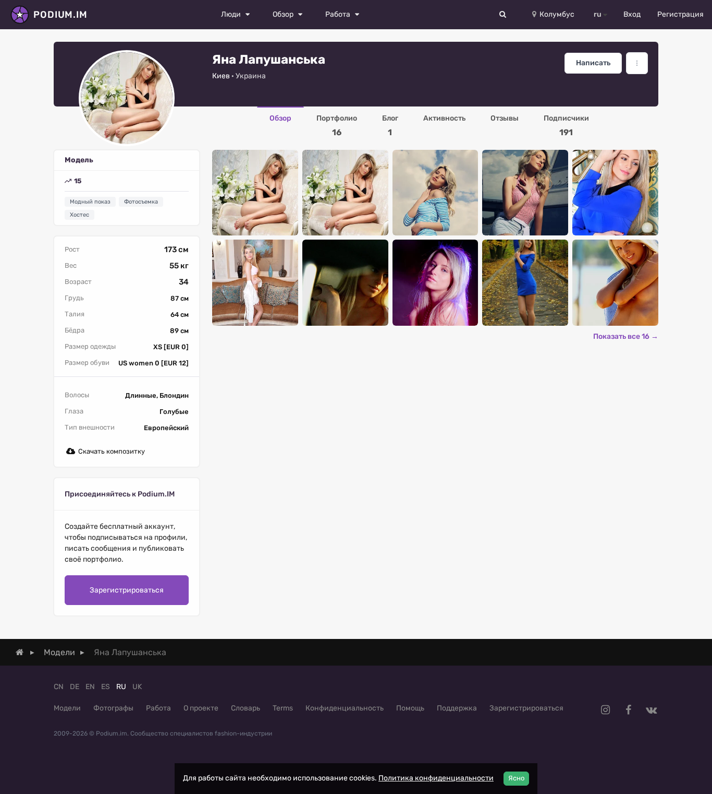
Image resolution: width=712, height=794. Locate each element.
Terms (283, 708)
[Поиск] (503, 14)
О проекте (200, 708)
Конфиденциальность (344, 708)
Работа (158, 708)
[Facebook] (628, 710)
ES (105, 686)
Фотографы (113, 708)
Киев (221, 76)
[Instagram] (605, 710)
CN (59, 686)
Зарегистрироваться (127, 590)
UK (137, 686)
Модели (67, 708)
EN (90, 686)
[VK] (651, 710)
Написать (593, 62)
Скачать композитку (111, 451)
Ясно (516, 778)
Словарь (245, 708)
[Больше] (637, 63)
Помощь (410, 708)
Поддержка (457, 708)
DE (74, 686)
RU (121, 686)
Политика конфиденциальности (436, 778)
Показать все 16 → (625, 336)
